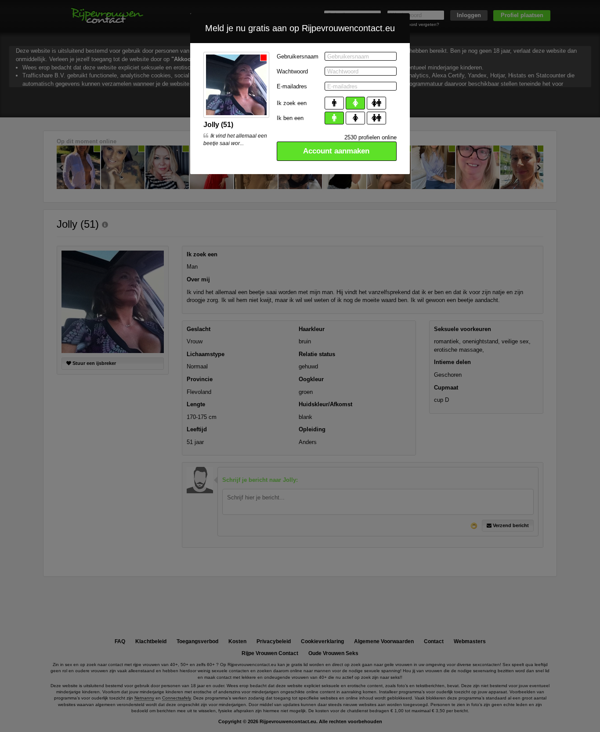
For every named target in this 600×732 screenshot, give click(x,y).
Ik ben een (290, 118)
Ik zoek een (292, 103)
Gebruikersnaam (297, 56)
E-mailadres (292, 86)
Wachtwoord (292, 71)
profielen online (370, 137)
